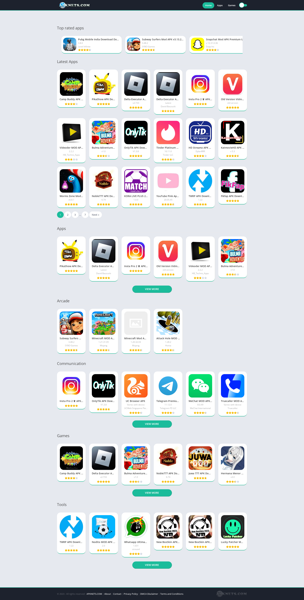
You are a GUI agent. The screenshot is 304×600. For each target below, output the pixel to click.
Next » (95, 214)
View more (152, 289)
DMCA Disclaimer (149, 593)
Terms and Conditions (171, 593)
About (107, 593)
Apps (220, 5)
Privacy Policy (131, 593)
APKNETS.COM (94, 593)
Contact (117, 593)
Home (208, 5)
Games (231, 5)
